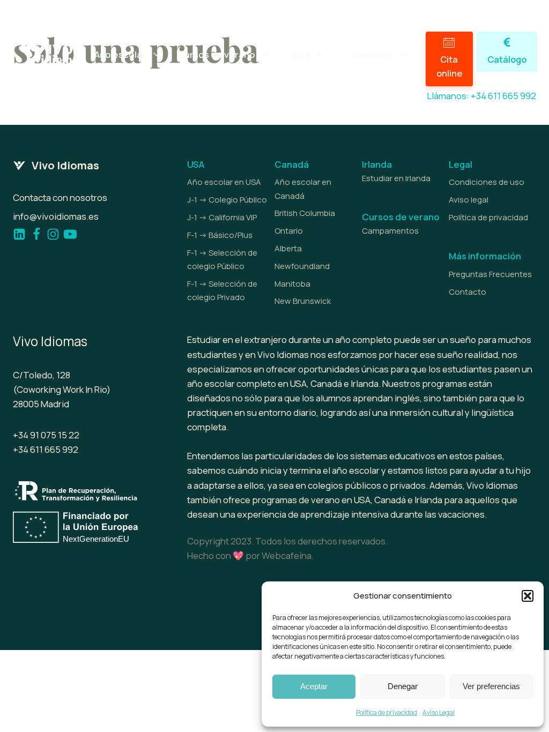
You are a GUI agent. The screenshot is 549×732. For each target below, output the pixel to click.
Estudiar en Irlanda (396, 178)
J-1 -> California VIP (222, 217)
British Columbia (304, 213)
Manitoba (292, 283)
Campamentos (390, 230)
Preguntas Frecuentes (490, 274)
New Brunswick (302, 301)
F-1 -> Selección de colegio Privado (222, 290)
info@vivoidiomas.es (56, 216)
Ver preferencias (491, 686)
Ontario (288, 230)
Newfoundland (302, 266)
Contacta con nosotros (60, 197)
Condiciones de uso (486, 182)
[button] (527, 596)
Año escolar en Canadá (302, 188)
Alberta (288, 248)
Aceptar (314, 686)
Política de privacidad (386, 712)
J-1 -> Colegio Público (227, 199)
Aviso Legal (438, 712)
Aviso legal (468, 199)
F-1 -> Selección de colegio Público (222, 259)
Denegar (403, 686)
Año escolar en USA (224, 182)
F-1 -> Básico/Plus (220, 235)
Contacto (467, 291)
